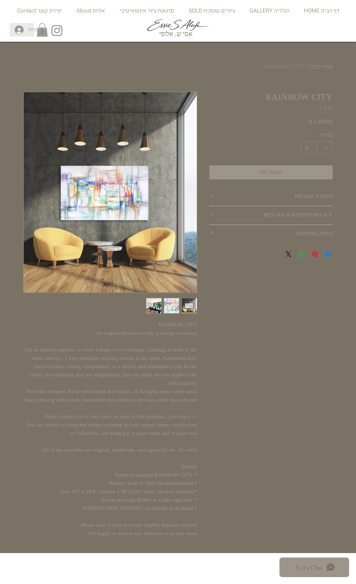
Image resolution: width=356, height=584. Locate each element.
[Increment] (306, 148)
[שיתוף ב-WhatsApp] (302, 254)
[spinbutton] (316, 148)
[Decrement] (327, 148)
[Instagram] (57, 30)
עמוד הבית (321, 67)
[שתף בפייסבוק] (328, 254)
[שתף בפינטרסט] (315, 254)
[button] (42, 29)
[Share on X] (288, 254)
